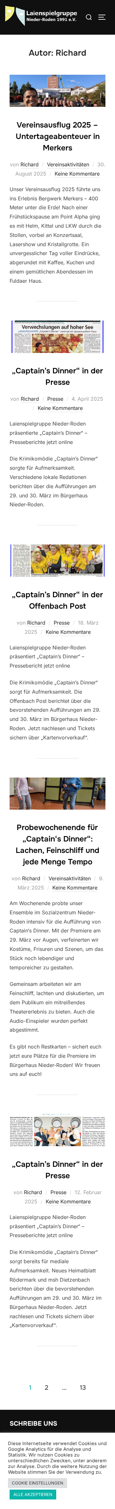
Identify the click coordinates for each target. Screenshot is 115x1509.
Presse (55, 399)
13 (83, 1387)
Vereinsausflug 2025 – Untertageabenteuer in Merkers (58, 136)
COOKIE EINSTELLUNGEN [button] (37, 1482)
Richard (29, 164)
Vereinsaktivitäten (68, 164)
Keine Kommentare (77, 173)
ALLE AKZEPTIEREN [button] (32, 1494)
